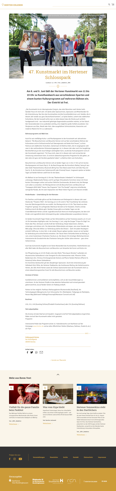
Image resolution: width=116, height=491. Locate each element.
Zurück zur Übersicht (58, 360)
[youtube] (20, 459)
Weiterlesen (13, 424)
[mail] (41, 353)
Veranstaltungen (39, 457)
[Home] (12, 4)
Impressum (102, 457)
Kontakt (76, 457)
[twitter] (31, 353)
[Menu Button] (112, 4)
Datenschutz (88, 457)
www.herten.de (38, 326)
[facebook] (27, 353)
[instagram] (14, 459)
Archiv (65, 457)
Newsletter (54, 457)
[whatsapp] (36, 353)
